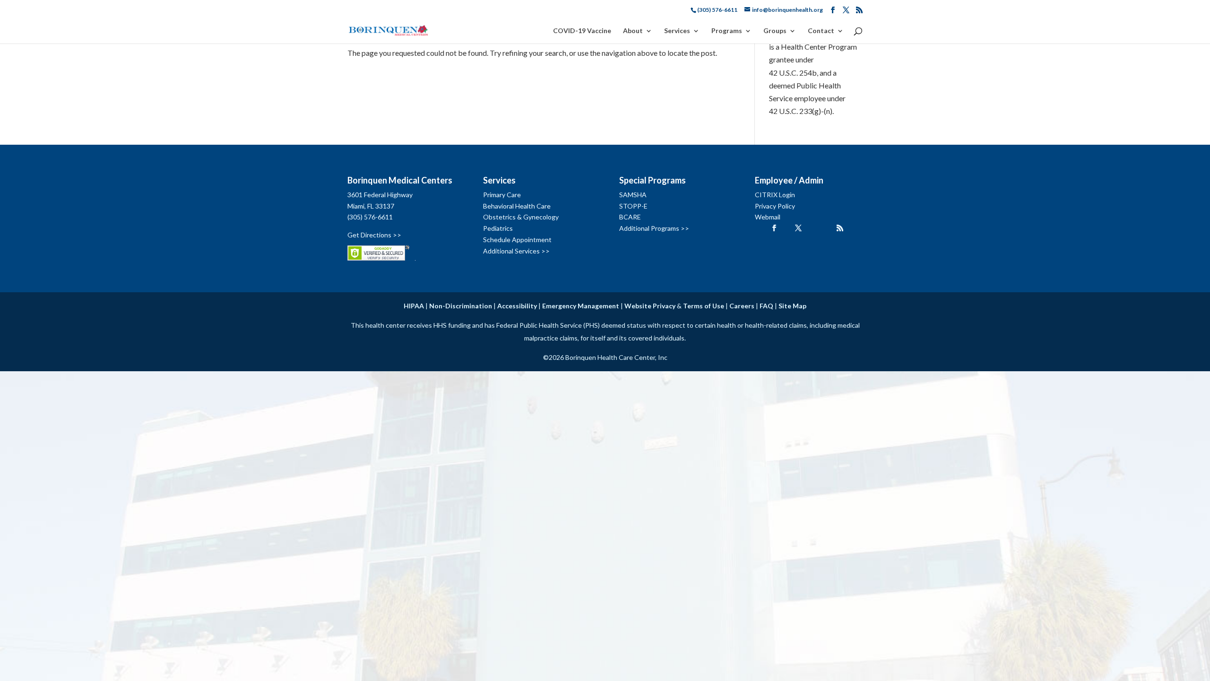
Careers (741, 306)
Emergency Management (580, 306)
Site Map (792, 306)
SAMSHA (633, 195)
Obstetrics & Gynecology (521, 217)
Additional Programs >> (654, 228)
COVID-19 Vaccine (582, 31)
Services (677, 31)
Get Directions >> (374, 235)
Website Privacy (649, 306)
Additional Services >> (516, 251)
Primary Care (502, 195)
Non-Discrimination (460, 306)
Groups (774, 31)
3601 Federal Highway (380, 195)
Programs (726, 31)
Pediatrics (498, 228)
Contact (821, 31)
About (633, 31)
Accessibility (517, 306)
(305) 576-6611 (370, 217)
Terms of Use (703, 306)
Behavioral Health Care (517, 206)
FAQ (766, 306)
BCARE (630, 217)
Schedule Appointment (517, 240)
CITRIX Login (775, 195)
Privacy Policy (775, 206)
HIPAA (414, 306)
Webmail (767, 217)
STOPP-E (633, 206)
